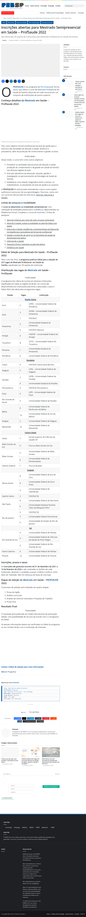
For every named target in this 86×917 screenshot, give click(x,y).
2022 (4, 22)
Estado (9, 18)
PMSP (38, 827)
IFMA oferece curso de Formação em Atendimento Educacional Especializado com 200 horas (50, 761)
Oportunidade (22, 22)
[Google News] (34, 712)
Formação (43, 6)
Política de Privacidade (55, 13)
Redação (5, 40)
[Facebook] (3, 81)
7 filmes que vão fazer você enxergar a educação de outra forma (9, 760)
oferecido (16, 683)
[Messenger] (19, 81)
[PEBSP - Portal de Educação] (12, 6)
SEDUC (31, 827)
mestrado (41, 212)
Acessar (57, 774)
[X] (7, 81)
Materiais (45, 827)
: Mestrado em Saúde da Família (15, 688)
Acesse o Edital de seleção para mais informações (22, 667)
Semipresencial (47, 22)
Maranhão (16, 18)
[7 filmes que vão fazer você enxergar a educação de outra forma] (10, 752)
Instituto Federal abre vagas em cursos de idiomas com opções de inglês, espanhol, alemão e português (30, 761)
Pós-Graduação (34, 22)
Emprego (51, 6)
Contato (57, 6)
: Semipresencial (12, 693)
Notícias (24, 827)
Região (28, 299)
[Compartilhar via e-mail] (23, 81)
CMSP (53, 827)
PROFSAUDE (52, 579)
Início (4, 18)
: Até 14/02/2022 (12, 698)
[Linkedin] (11, 81)
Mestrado (11, 22)
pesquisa (16, 202)
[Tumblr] (15, 81)
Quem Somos (34, 6)
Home (27, 6)
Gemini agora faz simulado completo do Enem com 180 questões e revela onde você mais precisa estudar (79, 100)
